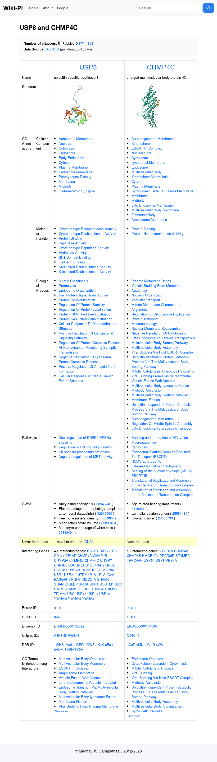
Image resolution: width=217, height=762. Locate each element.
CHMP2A (61, 560)
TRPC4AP (135, 560)
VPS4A (171, 560)
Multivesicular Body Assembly (155, 347)
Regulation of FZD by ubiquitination (85, 446)
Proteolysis (67, 285)
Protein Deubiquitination (77, 299)
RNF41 (76, 579)
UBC (70, 593)
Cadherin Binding (72, 261)
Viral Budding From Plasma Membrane (161, 375)
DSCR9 (74, 565)
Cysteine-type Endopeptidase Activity (87, 228)
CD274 (59, 555)
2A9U (69, 644)
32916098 (104, 513)
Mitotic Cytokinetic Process (153, 668)
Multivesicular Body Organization (84, 658)
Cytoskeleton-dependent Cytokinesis (160, 663)
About (48, 7)
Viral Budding (142, 672)
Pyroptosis (140, 446)
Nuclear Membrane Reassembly (156, 328)
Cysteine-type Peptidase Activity (84, 247)
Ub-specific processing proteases (84, 451)
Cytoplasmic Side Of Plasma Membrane (162, 190)
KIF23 (96, 569)
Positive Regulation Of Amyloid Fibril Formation (87, 369)
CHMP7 (106, 560)
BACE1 (92, 550)
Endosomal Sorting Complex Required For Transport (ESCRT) (161, 454)
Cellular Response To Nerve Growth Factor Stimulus (86, 378)
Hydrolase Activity (73, 252)
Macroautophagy (144, 323)
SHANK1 (104, 579)
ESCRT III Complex (147, 148)
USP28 (104, 593)
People (62, 7)
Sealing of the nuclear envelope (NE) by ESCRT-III (162, 473)
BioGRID (52, 49)
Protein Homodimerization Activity (158, 233)
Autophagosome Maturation (153, 418)
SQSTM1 (107, 584)
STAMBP (182, 555)
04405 (58, 616)
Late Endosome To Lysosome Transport (162, 428)
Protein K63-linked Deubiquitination (85, 314)
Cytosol (64, 162)
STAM (59, 588)
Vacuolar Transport (146, 299)
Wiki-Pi (13, 8)
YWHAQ (74, 598)
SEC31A (89, 579)
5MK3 (140, 644)
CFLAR (70, 555)
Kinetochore (141, 143)
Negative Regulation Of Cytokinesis (159, 333)
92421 (131, 607)
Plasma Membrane (73, 167)
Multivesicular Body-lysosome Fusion (160, 385)
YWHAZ (88, 598)
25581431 (179, 513)
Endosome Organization (77, 290)
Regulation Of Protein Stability (82, 304)
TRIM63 (60, 593)
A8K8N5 (60, 635)
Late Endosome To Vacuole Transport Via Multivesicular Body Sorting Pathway (163, 340)
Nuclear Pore (141, 152)
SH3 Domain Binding (75, 257)
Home (34, 7)
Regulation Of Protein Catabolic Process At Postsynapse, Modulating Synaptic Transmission (90, 347)
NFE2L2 (70, 574)
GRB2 (110, 565)
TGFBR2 (83, 588)
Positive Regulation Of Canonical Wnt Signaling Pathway (87, 335)
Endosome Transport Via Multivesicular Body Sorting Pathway (89, 689)
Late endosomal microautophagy (156, 465)
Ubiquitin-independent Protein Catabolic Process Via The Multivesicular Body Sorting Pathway (162, 409)
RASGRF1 (62, 579)
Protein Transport (145, 318)
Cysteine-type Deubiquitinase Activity (87, 233)
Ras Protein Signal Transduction (83, 295)
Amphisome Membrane (149, 219)
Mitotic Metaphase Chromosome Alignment (156, 307)
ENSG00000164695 (142, 626)
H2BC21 (74, 569)
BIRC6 (105, 550)
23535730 (165, 518)
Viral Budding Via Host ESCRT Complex (162, 352)
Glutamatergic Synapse (77, 190)
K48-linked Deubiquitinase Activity (85, 271)
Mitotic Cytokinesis (73, 280)
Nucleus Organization (148, 295)
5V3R (150, 644)
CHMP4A (181, 550)
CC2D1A (166, 550)
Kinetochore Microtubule (150, 176)
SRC (118, 584)
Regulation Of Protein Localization (85, 309)
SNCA (83, 584)
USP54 (149, 560)
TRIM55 (111, 588)
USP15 (80, 593)
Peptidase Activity (73, 242)
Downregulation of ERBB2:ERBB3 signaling (85, 440)
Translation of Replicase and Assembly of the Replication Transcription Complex (162, 482)
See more (61, 711)
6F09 (109, 644)
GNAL (89, 541)
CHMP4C (161, 66)
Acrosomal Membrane (75, 138)
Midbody (65, 186)
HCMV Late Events (146, 461)
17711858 (86, 43)
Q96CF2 (133, 635)
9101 (57, 607)
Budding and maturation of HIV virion (160, 437)
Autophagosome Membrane (153, 138)
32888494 (108, 522)
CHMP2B (76, 560)
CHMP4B (134, 555)
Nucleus (65, 143)
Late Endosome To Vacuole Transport (87, 682)
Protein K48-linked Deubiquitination (85, 318)
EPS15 (86, 565)
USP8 (88, 66)
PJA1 (94, 574)
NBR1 (58, 574)
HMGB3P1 (150, 555)
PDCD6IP (167, 555)
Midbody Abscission (147, 390)
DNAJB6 (60, 565)
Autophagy (140, 290)
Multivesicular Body (147, 171)
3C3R (131, 644)
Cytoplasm (67, 148)
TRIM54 (97, 588)
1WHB (59, 644)
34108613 (139, 508)
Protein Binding (70, 238)
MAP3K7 (109, 569)
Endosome (67, 152)
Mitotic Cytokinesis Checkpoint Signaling (163, 371)
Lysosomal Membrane (148, 162)
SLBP (73, 584)
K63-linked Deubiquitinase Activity (85, 266)
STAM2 (70, 588)
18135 (131, 616)
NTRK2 (83, 574)
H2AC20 (60, 569)
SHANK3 (61, 584)
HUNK (86, 569)
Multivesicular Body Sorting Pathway (160, 394)
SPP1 (93, 584)
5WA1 (160, 644)
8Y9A (79, 649)
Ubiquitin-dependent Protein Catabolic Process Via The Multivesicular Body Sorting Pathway (160, 361)
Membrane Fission (146, 399)
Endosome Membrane (75, 171)
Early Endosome (71, 157)
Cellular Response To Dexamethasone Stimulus (88, 326)
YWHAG (60, 598)
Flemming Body (144, 214)
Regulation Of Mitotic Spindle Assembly (162, 423)
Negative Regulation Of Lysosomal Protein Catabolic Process (85, 359)
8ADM (59, 649)
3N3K (100, 644)
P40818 (73, 635)
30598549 (109, 518)
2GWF (89, 644)
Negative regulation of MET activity (86, 456)
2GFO (79, 644)
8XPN (69, 649)
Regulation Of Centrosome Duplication (161, 314)
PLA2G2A (106, 574)
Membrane (67, 181)
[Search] (208, 8)
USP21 (92, 593)
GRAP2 (98, 565)
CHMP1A (85, 555)
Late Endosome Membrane (152, 205)
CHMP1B (100, 555)
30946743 (103, 503)
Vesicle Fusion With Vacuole (153, 380)
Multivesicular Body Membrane (155, 209)
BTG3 (115, 550)
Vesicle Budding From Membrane (157, 285)
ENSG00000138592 (69, 626)
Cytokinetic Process (147, 710)
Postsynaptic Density (75, 176)
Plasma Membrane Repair (151, 280)
